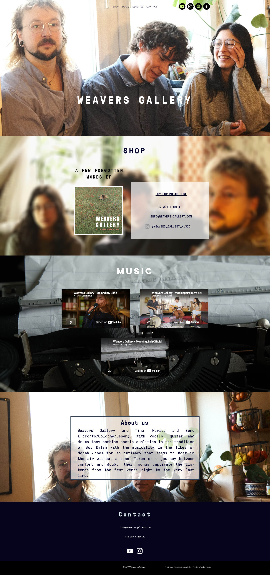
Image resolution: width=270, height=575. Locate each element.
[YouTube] (182, 6)
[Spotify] (198, 6)
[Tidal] (206, 6)
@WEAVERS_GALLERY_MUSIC (171, 226)
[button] (98, 210)
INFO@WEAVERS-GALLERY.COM (171, 216)
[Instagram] (190, 6)
